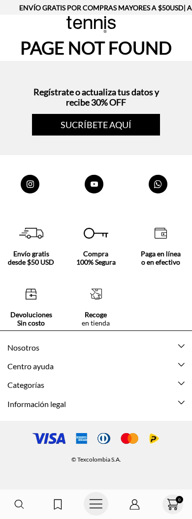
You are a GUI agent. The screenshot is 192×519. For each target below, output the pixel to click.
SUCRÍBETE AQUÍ (96, 124)
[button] (19, 504)
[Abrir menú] (96, 504)
